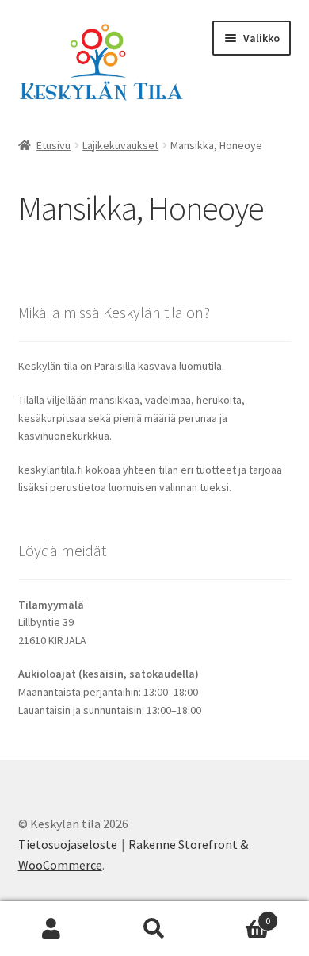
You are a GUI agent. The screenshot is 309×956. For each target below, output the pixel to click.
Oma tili (51, 929)
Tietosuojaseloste (67, 844)
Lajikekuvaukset (120, 145)
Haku (154, 929)
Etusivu (53, 145)
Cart (238, 915)
